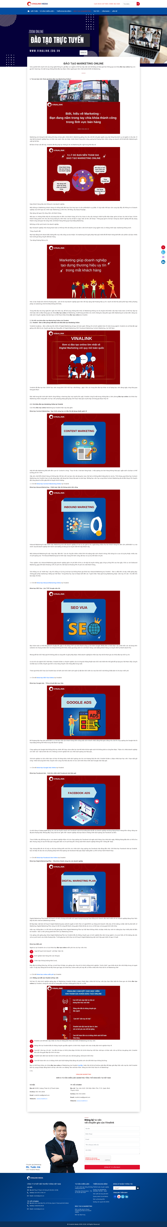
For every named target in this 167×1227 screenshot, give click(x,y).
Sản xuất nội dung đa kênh (100, 1193)
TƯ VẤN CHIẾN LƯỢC (46, 11)
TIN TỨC (96, 11)
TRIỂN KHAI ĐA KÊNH (64, 11)
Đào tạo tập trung (80, 1214)
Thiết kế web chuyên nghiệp (101, 1187)
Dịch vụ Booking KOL (99, 1199)
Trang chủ (28, 11)
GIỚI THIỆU (34, 11)
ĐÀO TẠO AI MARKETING (82, 11)
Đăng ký (83, 52)
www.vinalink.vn (42, 1098)
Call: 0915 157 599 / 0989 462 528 (107, 4)
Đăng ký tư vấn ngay (112, 1167)
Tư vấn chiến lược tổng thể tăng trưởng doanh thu (84, 1187)
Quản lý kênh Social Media (100, 1196)
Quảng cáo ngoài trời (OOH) (101, 1202)
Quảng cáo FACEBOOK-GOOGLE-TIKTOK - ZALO (100, 1190)
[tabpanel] (83, 41)
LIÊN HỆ (114, 11)
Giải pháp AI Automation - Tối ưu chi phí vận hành (83, 1191)
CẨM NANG (106, 11)
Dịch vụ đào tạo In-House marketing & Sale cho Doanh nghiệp (83, 1210)
